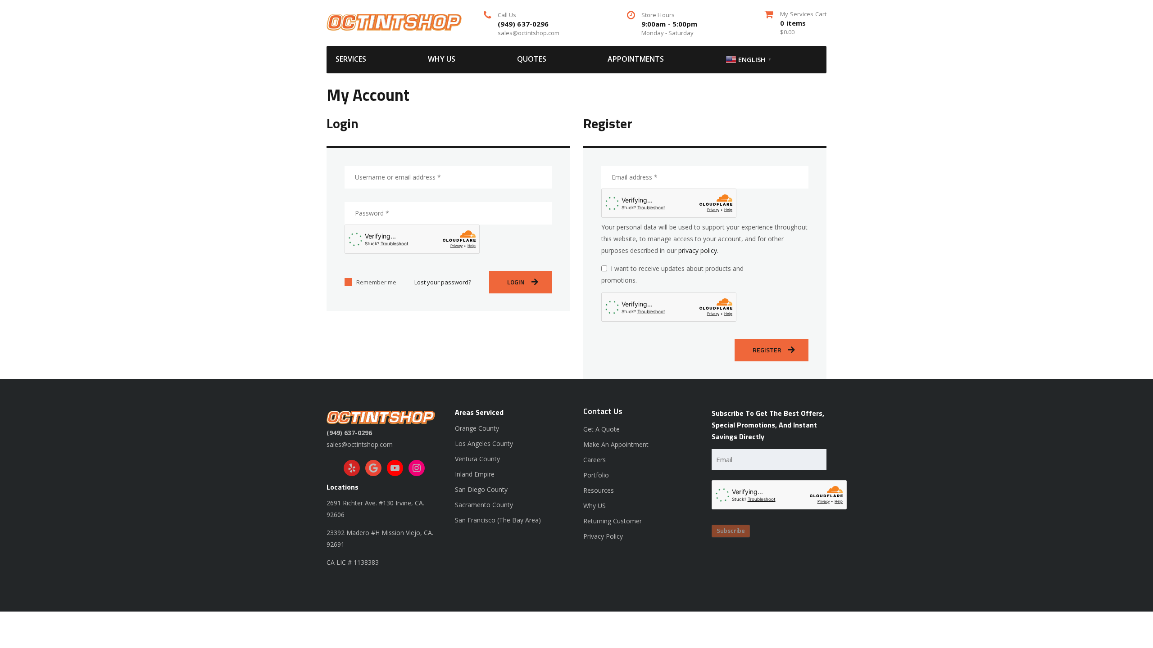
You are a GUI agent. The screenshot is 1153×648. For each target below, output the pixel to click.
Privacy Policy (603, 536)
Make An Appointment (616, 444)
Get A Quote (601, 429)
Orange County (477, 428)
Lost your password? (442, 282)
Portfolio (596, 475)
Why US (441, 59)
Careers (594, 459)
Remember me (376, 282)
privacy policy (697, 250)
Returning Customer (612, 521)
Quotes (531, 59)
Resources (598, 490)
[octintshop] (394, 21)
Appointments (636, 59)
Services (351, 59)
